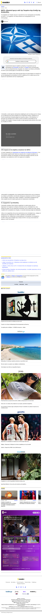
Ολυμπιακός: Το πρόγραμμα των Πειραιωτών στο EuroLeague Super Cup (15, 441)
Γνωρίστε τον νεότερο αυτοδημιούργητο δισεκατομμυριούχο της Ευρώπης (15, 324)
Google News (19, 275)
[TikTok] (33, 2)
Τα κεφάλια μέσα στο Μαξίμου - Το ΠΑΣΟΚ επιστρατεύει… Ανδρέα (13, 327)
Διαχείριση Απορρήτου (21, 583)
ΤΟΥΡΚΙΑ (16, 284)
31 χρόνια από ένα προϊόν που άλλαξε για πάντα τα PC (11, 321)
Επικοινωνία (8, 582)
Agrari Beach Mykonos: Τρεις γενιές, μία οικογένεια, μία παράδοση (13, 484)
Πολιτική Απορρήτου (20, 582)
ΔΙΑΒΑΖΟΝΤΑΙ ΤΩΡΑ (6, 258)
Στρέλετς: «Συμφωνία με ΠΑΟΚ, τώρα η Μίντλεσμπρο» (11, 447)
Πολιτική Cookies (28, 582)
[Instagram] (29, 2)
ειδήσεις (8, 276)
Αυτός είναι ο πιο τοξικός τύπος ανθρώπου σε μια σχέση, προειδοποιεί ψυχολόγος (16, 403)
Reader (13, 275)
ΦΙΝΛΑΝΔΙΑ (22, 284)
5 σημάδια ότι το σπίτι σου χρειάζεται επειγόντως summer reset (13, 481)
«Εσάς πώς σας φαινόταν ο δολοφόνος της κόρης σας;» (14, 260)
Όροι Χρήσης (13, 582)
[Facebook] (27, 2)
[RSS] (24, 2)
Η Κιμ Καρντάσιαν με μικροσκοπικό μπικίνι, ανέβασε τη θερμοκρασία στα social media (17, 400)
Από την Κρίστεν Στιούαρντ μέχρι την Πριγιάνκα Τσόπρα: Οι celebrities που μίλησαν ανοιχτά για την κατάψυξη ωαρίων (20, 407)
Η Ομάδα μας (34, 582)
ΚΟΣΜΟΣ (2, 6)
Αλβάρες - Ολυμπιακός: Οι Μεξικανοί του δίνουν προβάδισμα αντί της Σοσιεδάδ (16, 444)
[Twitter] (31, 2)
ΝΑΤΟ (27, 284)
